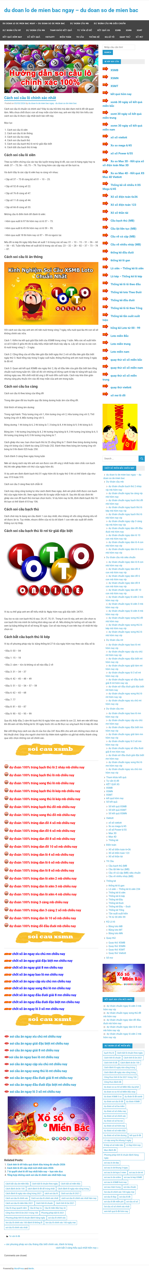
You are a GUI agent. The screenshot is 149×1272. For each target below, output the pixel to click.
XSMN (129, 30)
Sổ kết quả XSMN (118, 813)
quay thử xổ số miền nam (127, 367)
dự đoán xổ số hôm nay (114, 1126)
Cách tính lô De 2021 (65, 1203)
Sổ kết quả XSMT (118, 810)
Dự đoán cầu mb (79, 23)
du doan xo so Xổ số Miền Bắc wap (119, 1092)
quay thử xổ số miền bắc (126, 359)
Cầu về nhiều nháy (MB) (126, 244)
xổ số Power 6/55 (122, 153)
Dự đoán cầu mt (12, 30)
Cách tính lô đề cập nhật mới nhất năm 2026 (30, 1168)
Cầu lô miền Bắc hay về (55, 1208)
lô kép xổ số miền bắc (113, 1145)
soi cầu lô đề (125, 1197)
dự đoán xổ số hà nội (113, 1121)
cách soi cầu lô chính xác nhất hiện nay (78, 1198)
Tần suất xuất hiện (118, 913)
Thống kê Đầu (116, 899)
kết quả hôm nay (12, 37)
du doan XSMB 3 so (113, 1096)
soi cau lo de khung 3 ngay (116, 1168)
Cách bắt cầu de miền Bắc (17, 1184)
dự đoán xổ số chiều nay (115, 1111)
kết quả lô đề (135, 1135)
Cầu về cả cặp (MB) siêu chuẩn (125, 872)
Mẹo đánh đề (110, 1150)
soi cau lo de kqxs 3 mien (115, 1172)
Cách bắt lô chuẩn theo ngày (45, 1184)
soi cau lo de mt (136, 1172)
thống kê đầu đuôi (122, 252)
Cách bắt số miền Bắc (70, 1184)
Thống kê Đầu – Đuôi (120, 906)
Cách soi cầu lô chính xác (17, 1198)
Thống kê (94, 37)
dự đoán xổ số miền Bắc (115, 1130)
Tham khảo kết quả (61, 30)
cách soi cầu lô (51, 1193)
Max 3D (113, 833)
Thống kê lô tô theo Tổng (127, 308)
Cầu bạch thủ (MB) (122, 220)
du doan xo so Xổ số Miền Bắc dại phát (121, 1087)
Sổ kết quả (33, 37)
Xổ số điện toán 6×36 (120, 849)
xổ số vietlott (119, 137)
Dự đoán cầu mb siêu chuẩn (110, 23)
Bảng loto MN (116, 933)
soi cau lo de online (112, 1177)
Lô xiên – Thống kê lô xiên (127, 268)
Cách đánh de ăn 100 (15, 1188)
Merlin (31, 1268)
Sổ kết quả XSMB (118, 806)
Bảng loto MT (116, 929)
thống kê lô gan (120, 260)
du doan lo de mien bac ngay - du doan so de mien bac (52, 103)
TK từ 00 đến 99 (117, 917)
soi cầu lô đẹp (110, 1197)
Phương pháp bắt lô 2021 (52, 1213)
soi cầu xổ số (132, 1201)
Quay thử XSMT (117, 949)
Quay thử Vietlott (117, 953)
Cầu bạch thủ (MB (118, 865)
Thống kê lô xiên (117, 892)
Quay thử (125, 37)
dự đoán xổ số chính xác (115, 1116)
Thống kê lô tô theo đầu (126, 284)
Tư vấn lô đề (84, 30)
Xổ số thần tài (119, 212)
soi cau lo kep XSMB (133, 1177)
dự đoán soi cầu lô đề (113, 1101)
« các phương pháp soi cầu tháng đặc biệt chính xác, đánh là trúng (38, 1244)
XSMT (139, 30)
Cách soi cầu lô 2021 (70, 1193)
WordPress (19, 1268)
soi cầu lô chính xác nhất (17, 1227)
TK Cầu (80, 37)
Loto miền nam (120, 351)
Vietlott (50, 37)
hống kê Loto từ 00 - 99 (125, 328)
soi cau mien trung (112, 1187)
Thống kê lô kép (117, 896)
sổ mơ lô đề (118, 395)
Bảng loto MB (116, 926)
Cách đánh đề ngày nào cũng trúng (120, 1072)
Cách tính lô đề (110, 1062)
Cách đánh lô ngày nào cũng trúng (73, 1188)
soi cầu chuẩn (130, 1187)
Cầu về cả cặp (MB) (123, 236)
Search (107, 52)
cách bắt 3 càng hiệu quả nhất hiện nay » (77, 1247)
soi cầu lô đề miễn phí (113, 1201)
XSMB (118, 30)
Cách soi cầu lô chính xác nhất (44, 1198)
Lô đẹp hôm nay (133, 1145)
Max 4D (113, 836)
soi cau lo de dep (111, 1163)
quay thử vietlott (121, 387)
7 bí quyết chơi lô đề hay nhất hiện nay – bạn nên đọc (35, 1171)
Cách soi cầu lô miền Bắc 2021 (19, 1203)
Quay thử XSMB (117, 942)
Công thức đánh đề (112, 1082)
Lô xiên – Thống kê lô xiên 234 (124, 889)
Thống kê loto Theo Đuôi (126, 292)
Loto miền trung (121, 344)
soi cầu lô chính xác (57, 1218)
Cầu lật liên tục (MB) (123, 228)
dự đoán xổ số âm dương (115, 1135)
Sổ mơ (139, 37)
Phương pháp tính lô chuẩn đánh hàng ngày (25, 1218)
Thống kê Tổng (116, 910)
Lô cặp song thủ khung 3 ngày (117, 1140)
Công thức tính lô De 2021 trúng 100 (22, 1213)
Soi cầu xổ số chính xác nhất (117, 1206)
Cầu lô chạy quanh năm (16, 1208)
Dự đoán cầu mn (35, 30)
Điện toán (65, 37)
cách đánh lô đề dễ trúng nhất (41, 1188)
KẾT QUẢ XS (103, 30)
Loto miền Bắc (120, 336)
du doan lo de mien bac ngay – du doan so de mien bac (71, 10)
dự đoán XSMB (133, 1101)
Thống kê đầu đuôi (123, 300)
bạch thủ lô (109, 1053)
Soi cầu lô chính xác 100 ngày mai (60, 1222)
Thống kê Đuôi (116, 903)
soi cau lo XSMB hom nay (115, 1182)
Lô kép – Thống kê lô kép (126, 276)
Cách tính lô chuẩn (44, 1203)
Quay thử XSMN (117, 946)
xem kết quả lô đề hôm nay (116, 1211)
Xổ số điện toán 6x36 (124, 196)
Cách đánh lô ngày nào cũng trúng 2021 (24, 1193)
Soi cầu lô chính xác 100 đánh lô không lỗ (24, 1222)
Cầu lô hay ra (36, 1208)
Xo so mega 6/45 (121, 145)
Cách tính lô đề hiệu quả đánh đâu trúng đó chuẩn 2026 (36, 1164)
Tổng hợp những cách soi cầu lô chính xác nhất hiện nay (36, 1175)
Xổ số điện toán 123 (123, 204)
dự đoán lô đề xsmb (133, 1096)
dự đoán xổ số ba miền (114, 1106)
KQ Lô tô (109, 37)
